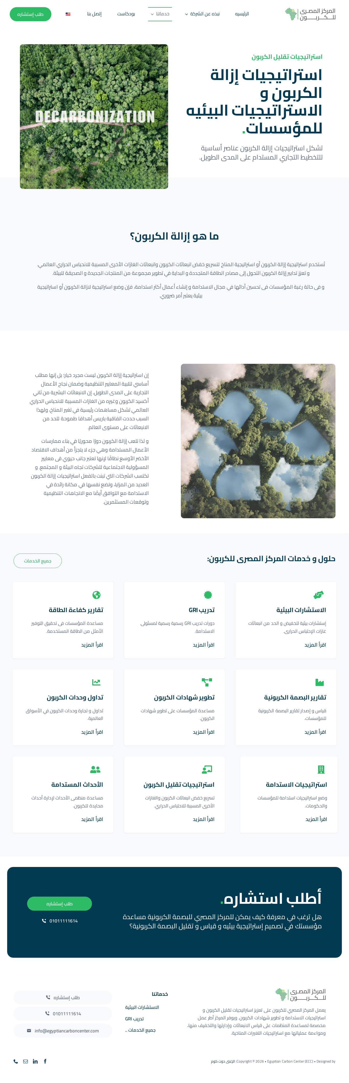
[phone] (16, 1061)
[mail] (25, 1061)
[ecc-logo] (303, 10)
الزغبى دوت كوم (223, 1061)
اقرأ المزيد (315, 644)
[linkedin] (35, 1061)
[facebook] (45, 1061)
